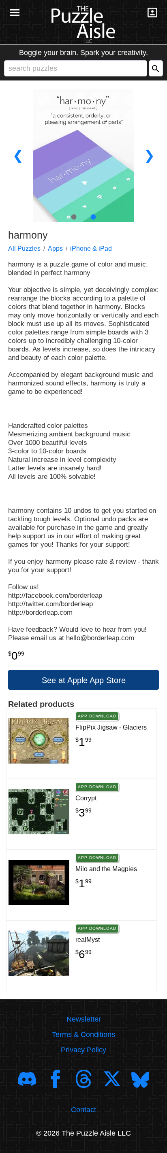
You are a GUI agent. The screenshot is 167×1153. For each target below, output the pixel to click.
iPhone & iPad (91, 248)
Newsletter (83, 1019)
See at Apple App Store (84, 680)
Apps (55, 248)
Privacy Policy (83, 1050)
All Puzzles (24, 248)
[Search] (156, 68)
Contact (83, 1110)
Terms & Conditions (83, 1034)
